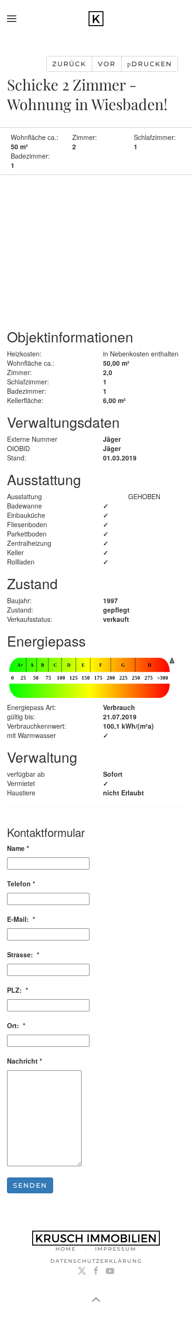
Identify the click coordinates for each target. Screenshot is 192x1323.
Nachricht (24, 1060)
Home (65, 1249)
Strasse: (23, 954)
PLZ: (17, 990)
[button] (11, 18)
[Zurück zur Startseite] (96, 18)
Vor (107, 64)
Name (18, 848)
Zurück (69, 64)
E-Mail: (21, 919)
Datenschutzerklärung (96, 1261)
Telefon (21, 883)
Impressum (116, 1249)
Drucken (151, 64)
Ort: (16, 1025)
